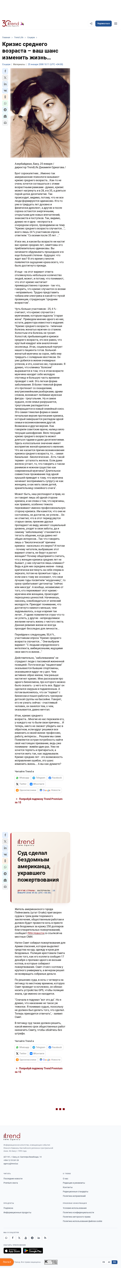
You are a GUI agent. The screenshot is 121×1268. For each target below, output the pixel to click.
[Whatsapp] (6, 1238)
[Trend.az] (13, 23)
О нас (65, 1178)
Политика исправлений (74, 1196)
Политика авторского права (76, 1217)
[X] (19, 1238)
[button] (5, 71)
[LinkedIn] (38, 1238)
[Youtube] (25, 1238)
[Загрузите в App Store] (12, 1251)
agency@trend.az (11, 1164)
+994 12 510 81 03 (11, 1160)
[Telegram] (32, 1238)
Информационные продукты (17, 1212)
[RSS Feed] (45, 1238)
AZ (109, 1262)
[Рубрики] (116, 24)
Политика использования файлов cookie (82, 1221)
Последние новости (13, 1178)
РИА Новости (36, 933)
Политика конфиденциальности (78, 1212)
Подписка (8, 1208)
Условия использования (75, 1208)
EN (104, 1262)
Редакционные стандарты (75, 1191)
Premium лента (11, 1183)
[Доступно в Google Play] (33, 1251)
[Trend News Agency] (12, 1136)
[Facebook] (12, 1238)
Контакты (68, 1187)
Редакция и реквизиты (74, 1183)
